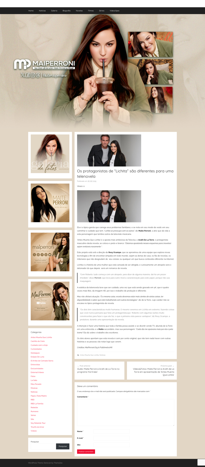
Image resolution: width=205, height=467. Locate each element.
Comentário (82, 397)
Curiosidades (36, 349)
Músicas (34, 388)
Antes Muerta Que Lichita (89, 355)
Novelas (79, 10)
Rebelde (34, 407)
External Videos (37, 372)
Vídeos (34, 431)
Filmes (91, 10)
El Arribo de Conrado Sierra (42, 361)
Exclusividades (37, 368)
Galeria (54, 10)
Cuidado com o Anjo (39, 345)
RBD (32, 400)
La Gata (34, 380)
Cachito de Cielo (38, 341)
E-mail (80, 438)
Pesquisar (35, 442)
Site (78, 445)
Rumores (34, 411)
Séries (101, 10)
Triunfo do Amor (37, 427)
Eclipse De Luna (37, 357)
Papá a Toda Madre (39, 396)
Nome (80, 431)
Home (31, 10)
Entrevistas (35, 364)
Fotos (33, 376)
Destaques (35, 353)
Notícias (42, 10)
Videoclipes (114, 10)
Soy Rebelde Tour (38, 423)
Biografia (66, 10)
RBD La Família (37, 404)
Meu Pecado (36, 384)
